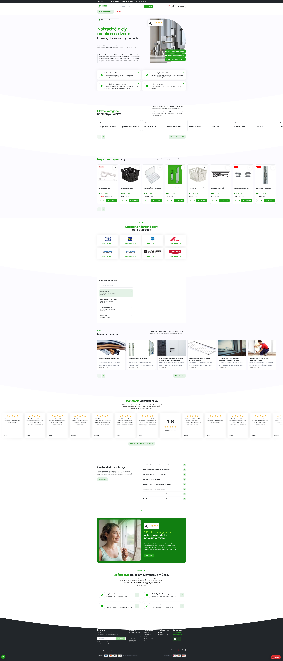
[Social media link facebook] (175, 639)
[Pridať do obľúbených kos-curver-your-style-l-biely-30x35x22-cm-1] (205, 168)
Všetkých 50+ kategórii (177, 137)
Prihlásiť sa (146, 632)
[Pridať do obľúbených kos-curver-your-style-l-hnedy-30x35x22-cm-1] (137, 168)
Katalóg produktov (106, 11)
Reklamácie (132, 638)
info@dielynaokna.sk (128, 1)
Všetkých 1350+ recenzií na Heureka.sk (141, 443)
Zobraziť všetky (179, 376)
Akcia (120, 11)
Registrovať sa (147, 634)
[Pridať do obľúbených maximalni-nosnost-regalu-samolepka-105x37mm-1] (228, 168)
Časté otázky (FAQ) (148, 638)
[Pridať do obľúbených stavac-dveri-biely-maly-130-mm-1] (182, 168)
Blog (145, 640)
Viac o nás (149, 555)
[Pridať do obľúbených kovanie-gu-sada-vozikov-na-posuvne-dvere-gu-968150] (250, 168)
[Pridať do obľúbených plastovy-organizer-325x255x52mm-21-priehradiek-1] (160, 168)
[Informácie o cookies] (3, 657)
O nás (145, 636)
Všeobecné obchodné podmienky (134, 633)
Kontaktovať (102, 479)
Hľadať (150, 6)
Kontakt (145, 643)
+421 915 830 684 (127, 60)
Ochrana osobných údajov (135, 636)
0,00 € (182, 6)
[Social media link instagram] (179, 639)
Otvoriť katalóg (106, 243)
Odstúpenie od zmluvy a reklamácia (135, 641)
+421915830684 (115, 1)
